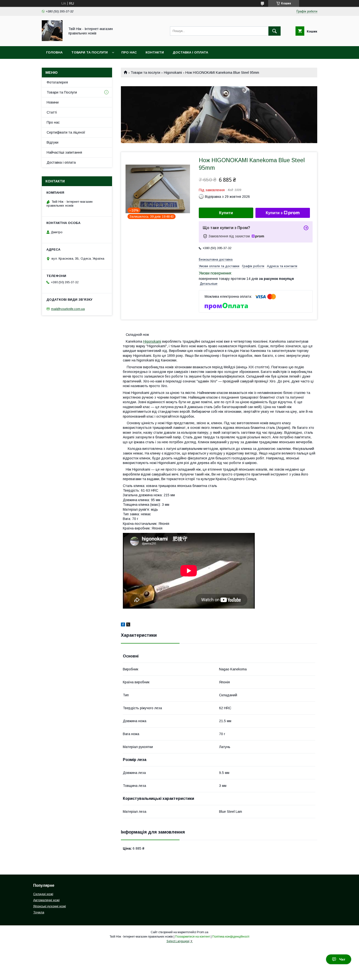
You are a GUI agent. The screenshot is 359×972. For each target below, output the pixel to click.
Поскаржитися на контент (192, 936)
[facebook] (123, 625)
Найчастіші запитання (64, 152)
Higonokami (173, 72)
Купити (226, 213)
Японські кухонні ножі (49, 906)
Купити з (274, 213)
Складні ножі (43, 894)
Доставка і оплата (61, 162)
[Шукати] (274, 31)
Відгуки (52, 142)
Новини (53, 102)
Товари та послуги (145, 72)
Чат (342, 959)
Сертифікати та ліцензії (66, 132)
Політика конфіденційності (230, 936)
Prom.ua (202, 932)
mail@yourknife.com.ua (68, 309)
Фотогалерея (57, 82)
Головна (54, 52)
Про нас (129, 52)
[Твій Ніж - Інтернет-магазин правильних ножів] (52, 40)
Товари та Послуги (89, 52)
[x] (128, 625)
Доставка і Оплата (190, 52)
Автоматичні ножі (46, 900)
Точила (38, 912)
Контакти (155, 52)
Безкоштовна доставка (215, 259)
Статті (52, 112)
